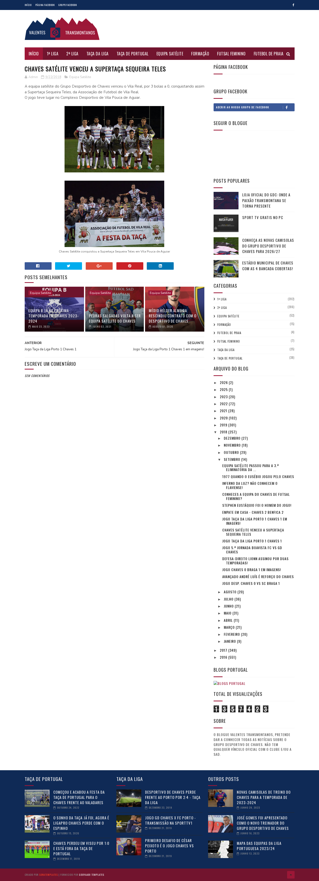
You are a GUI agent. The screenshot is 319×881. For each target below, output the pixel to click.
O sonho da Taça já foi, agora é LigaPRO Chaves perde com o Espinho (81, 823)
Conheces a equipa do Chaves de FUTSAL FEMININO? (256, 496)
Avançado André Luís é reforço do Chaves (258, 576)
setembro (232, 459)
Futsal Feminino (231, 54)
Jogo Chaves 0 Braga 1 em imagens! (251, 569)
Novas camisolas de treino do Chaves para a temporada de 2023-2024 (264, 797)
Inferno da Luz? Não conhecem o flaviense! (250, 485)
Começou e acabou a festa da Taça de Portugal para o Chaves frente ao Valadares (79, 797)
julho (229, 599)
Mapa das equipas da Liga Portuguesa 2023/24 (259, 845)
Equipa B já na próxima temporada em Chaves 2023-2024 (53, 316)
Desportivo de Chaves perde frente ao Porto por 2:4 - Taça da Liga (172, 797)
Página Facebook (45, 5)
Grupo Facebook (67, 5)
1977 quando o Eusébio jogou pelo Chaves (258, 476)
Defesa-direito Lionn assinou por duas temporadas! (255, 560)
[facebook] (293, 5)
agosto (231, 591)
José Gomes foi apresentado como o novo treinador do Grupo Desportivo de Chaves (263, 823)
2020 (224, 417)
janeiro (230, 641)
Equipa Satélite (170, 54)
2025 (224, 389)
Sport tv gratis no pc (262, 217)
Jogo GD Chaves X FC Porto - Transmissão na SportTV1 (170, 820)
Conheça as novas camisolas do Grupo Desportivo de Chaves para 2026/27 (268, 245)
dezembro (232, 438)
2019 (224, 424)
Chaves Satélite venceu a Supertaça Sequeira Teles (253, 532)
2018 (224, 431)
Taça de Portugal (133, 54)
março (230, 627)
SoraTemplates (48, 875)
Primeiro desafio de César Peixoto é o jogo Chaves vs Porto (169, 846)
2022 (224, 403)
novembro (233, 445)
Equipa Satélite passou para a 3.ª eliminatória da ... (250, 467)
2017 (224, 650)
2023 (224, 396)
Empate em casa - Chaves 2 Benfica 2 (253, 512)
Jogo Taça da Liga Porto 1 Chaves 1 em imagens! (254, 521)
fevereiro (232, 634)
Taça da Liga (97, 54)
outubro (232, 452)
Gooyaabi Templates (91, 875)
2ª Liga (72, 54)
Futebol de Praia (269, 54)
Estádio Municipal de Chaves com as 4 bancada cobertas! (267, 265)
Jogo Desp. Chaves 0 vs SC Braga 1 (251, 583)
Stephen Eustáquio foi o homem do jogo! (256, 505)
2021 (224, 410)
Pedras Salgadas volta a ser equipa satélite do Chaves (115, 318)
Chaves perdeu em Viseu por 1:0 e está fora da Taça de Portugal (81, 848)
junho (229, 606)
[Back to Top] (291, 875)
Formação (200, 54)
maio (228, 613)
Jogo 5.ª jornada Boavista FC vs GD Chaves (252, 549)
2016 (224, 657)
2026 (224, 382)
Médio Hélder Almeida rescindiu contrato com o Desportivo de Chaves (172, 316)
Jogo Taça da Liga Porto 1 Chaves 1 (252, 540)
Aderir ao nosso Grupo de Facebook (242, 107)
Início (28, 5)
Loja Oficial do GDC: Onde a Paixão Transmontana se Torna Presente (266, 200)
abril (229, 620)
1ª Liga (53, 54)
